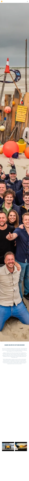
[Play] (8, 446)
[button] (8, 446)
